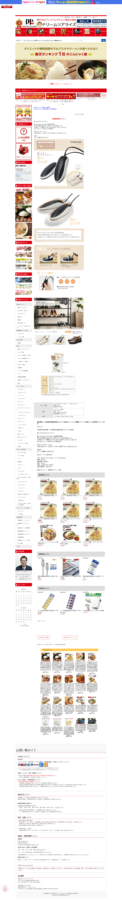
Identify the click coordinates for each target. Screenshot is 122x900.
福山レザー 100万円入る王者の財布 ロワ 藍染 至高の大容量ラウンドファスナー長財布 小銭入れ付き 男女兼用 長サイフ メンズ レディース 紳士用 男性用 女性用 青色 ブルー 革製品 (80, 728)
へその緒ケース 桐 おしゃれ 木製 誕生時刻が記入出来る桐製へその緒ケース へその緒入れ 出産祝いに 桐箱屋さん (57, 729)
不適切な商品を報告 (60, 644)
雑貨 (43, 107)
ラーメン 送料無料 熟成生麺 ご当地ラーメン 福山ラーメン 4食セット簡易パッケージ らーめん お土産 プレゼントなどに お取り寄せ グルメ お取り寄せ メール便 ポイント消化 (92, 709)
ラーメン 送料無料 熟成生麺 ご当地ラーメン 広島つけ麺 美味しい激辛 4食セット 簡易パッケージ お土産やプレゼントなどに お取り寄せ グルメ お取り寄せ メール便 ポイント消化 (80, 709)
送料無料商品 (45, 109)
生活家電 (48, 107)
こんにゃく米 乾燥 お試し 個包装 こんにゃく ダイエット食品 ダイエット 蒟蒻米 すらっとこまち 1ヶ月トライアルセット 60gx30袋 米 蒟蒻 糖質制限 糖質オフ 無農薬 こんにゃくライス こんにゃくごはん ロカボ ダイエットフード (45, 666)
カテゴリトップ (37, 107)
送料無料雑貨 (53, 109)
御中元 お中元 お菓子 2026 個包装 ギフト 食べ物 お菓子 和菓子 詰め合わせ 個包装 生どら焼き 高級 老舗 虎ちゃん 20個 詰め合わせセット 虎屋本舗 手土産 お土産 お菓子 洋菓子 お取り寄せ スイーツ (92, 687)
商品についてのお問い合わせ (46, 644)
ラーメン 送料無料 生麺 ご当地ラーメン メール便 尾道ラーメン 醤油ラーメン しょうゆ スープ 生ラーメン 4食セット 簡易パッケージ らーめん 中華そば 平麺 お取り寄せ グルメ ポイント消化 (69, 709)
